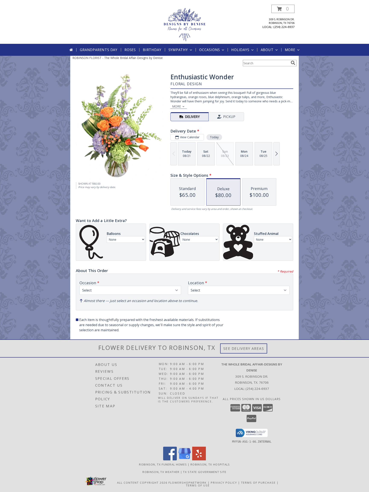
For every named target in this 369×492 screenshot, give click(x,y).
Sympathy (178, 49)
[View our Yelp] (199, 459)
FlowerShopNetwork (187, 483)
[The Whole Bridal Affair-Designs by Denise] (184, 24)
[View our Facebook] (170, 459)
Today (214, 137)
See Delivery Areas (243, 348)
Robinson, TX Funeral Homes (163, 464)
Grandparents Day (98, 49)
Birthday (152, 49)
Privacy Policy (224, 483)
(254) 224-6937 (283, 27)
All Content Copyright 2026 (142, 483)
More (290, 49)
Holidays (240, 49)
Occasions (209, 49)
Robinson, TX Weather (160, 472)
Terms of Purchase (258, 483)
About (267, 49)
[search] (293, 62)
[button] (282, 9)
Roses (130, 49)
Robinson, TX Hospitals (210, 464)
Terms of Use (198, 485)
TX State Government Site (204, 472)
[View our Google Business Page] (184, 459)
